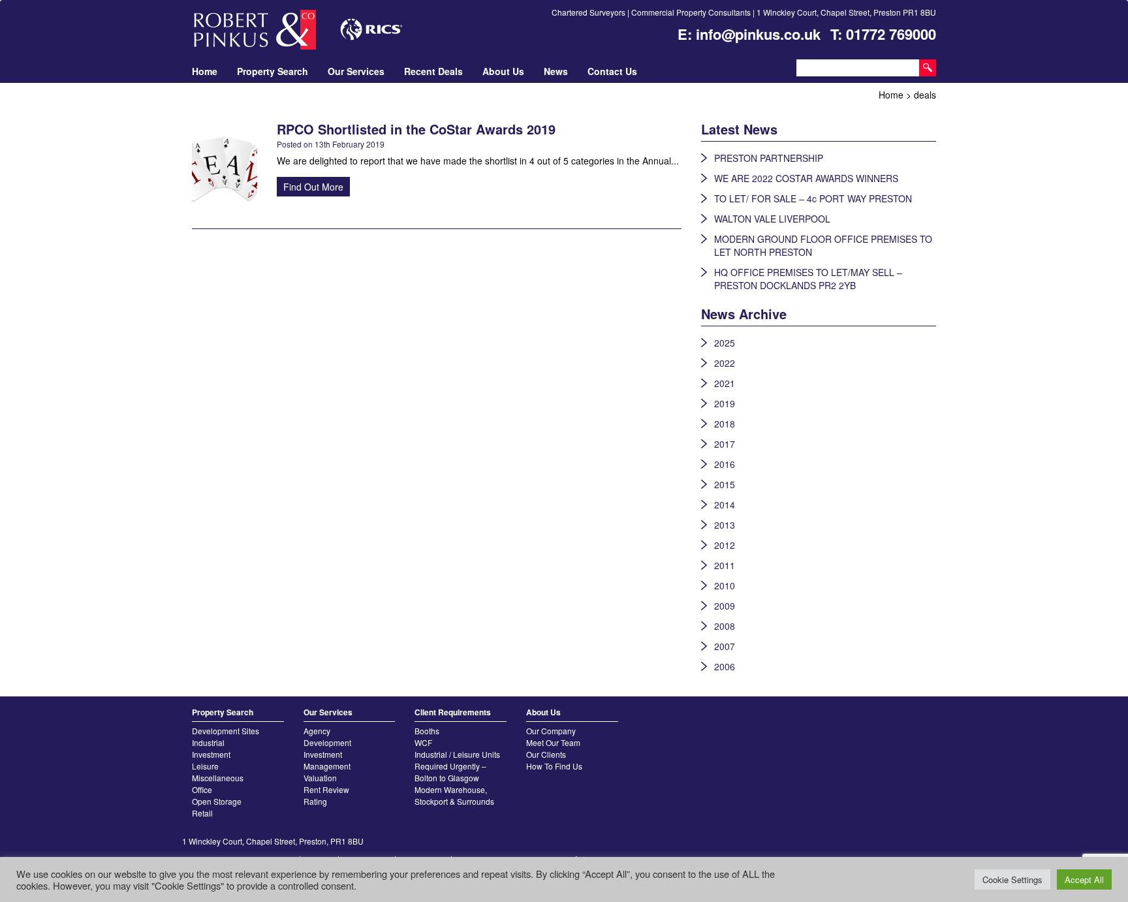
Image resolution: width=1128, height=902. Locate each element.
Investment (211, 754)
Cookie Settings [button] (1012, 879)
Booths (427, 730)
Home (204, 71)
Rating (315, 801)
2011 (724, 565)
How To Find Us (554, 765)
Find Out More (313, 186)
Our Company (551, 730)
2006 (724, 666)
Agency (317, 730)
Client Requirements (453, 712)
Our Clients (546, 754)
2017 (724, 443)
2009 (724, 605)
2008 (724, 625)
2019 (724, 403)
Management (327, 765)
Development (327, 742)
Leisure (205, 765)
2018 (724, 423)
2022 (724, 362)
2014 (724, 504)
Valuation (320, 777)
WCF (423, 742)
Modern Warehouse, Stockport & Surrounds (454, 795)
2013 (724, 524)
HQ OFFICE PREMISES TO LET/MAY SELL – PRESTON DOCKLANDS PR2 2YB (808, 279)
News (556, 71)
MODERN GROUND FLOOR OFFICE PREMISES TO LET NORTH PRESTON (823, 245)
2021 (724, 383)
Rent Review (326, 789)
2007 (724, 646)
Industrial (208, 742)
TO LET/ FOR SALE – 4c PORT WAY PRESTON (813, 198)
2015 (724, 484)
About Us (503, 71)
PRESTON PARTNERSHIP (768, 157)
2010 (724, 585)
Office (202, 789)
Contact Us (612, 71)
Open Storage (217, 801)
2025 (724, 342)
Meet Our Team (553, 742)
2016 (724, 464)
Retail (202, 812)
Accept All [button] (1084, 879)
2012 (724, 545)
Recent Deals (433, 71)
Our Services (356, 71)
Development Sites (225, 730)
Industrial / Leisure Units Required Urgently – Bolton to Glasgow (457, 766)
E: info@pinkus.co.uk (749, 34)
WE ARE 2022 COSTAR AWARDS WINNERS (806, 178)
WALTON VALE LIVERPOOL (772, 218)
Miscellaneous (217, 777)
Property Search (272, 71)
